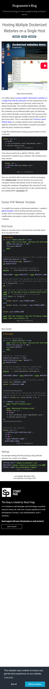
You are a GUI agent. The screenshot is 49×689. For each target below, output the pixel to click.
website (32, 36)
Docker (16, 36)
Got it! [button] (14, 684)
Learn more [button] (8, 677)
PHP (24, 36)
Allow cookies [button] (35, 684)
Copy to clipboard (24, 148)
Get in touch (11, 527)
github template (8, 211)
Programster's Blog (24, 6)
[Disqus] (24, 572)
